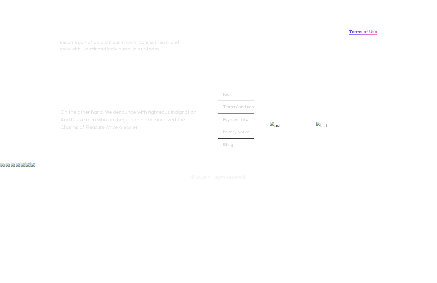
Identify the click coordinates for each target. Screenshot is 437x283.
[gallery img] (32, 164)
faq (226, 94)
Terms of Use (363, 31)
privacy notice (236, 131)
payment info (235, 119)
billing (228, 144)
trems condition (238, 106)
